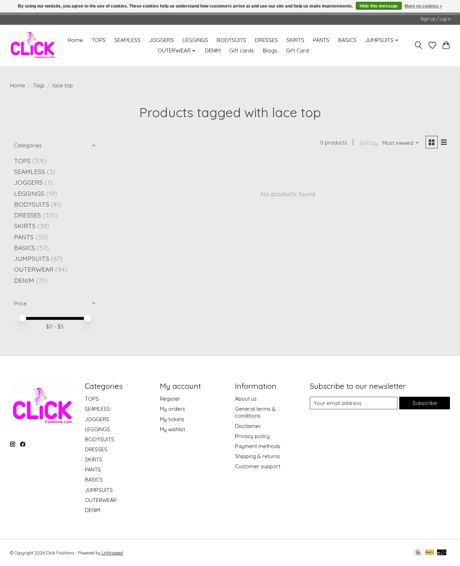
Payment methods (257, 446)
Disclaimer (248, 426)
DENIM (213, 50)
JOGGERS (161, 40)
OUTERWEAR (34, 269)
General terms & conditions (255, 412)
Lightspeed (112, 553)
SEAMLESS (127, 40)
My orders (172, 408)
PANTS (321, 40)
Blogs (270, 50)
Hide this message (379, 6)
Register (170, 398)
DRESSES (266, 40)
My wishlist (172, 429)
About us (246, 398)
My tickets (172, 419)
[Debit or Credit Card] (441, 552)
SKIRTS (295, 40)
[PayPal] (429, 552)
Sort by (368, 142)
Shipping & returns (257, 456)
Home (75, 40)
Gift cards (241, 50)
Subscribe (425, 403)
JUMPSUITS (31, 258)
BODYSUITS (231, 40)
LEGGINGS (195, 40)
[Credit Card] (417, 552)
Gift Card (297, 50)
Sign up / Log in (435, 19)
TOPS (99, 40)
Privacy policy (252, 436)
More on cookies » (423, 6)
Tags (39, 85)
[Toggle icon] (418, 45)
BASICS (347, 40)
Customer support (257, 466)
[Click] (33, 45)
